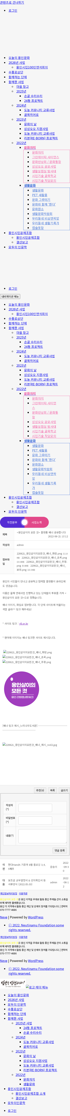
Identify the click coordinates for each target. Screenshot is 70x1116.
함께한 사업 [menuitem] (15, 1018)
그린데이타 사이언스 (45, 157)
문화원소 (38, 209)
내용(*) (10, 835)
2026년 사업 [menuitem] (16, 999)
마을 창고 (22, 86)
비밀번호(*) (10, 820)
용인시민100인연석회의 (32, 67)
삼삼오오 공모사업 (44, 166)
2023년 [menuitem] (20, 1051)
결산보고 (22, 242)
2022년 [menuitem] (20, 1074)
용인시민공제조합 (28, 237)
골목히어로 (31, 114)
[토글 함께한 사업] (68, 328)
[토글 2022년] (68, 389)
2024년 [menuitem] (20, 1037)
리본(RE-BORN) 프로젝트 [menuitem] (40, 1070)
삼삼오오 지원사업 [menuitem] (35, 1060)
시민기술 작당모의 (44, 180)
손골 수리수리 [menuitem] (32, 1032)
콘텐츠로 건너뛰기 (12, 2)
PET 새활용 (39, 195)
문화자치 (38, 152)
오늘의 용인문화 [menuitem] (18, 995)
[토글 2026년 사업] (68, 309)
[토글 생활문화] (68, 441)
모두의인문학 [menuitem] (16, 1102)
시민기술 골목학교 (44, 175)
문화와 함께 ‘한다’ (44, 204)
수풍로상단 (16, 72)
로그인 (13, 10)
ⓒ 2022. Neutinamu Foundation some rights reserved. (36, 927)
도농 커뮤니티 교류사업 (39, 110)
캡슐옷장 (38, 227)
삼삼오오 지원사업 (36, 128)
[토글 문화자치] (68, 393)
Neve (3, 917)
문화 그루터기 (41, 199)
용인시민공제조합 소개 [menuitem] (31, 1093)
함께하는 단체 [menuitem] (17, 1013)
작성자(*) (9, 807)
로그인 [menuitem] (12, 1110)
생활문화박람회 (42, 213)
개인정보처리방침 (8, 893)
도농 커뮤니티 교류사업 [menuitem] (38, 1041)
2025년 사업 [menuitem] (24, 1023)
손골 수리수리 (33, 96)
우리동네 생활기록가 (45, 223)
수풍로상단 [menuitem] (15, 1009)
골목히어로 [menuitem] (30, 1046)
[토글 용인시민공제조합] (68, 497)
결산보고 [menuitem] (21, 1098)
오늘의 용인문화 (19, 57)
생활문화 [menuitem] (29, 1084)
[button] (20, 545)
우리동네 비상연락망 (45, 218)
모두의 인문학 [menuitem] (17, 1004)
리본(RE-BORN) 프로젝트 (41, 138)
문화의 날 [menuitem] (29, 1056)
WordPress (35, 917)
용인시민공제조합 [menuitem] (19, 1088)
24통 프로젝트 (33, 100)
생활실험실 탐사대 (44, 171)
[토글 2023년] (68, 365)
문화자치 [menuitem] (29, 1079)
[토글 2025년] (68, 337)
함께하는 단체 (18, 77)
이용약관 (23, 893)
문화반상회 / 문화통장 (46, 161)
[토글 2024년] (68, 351)
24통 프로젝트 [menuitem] (32, 1027)
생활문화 (38, 190)
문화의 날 (30, 124)
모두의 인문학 (18, 247)
